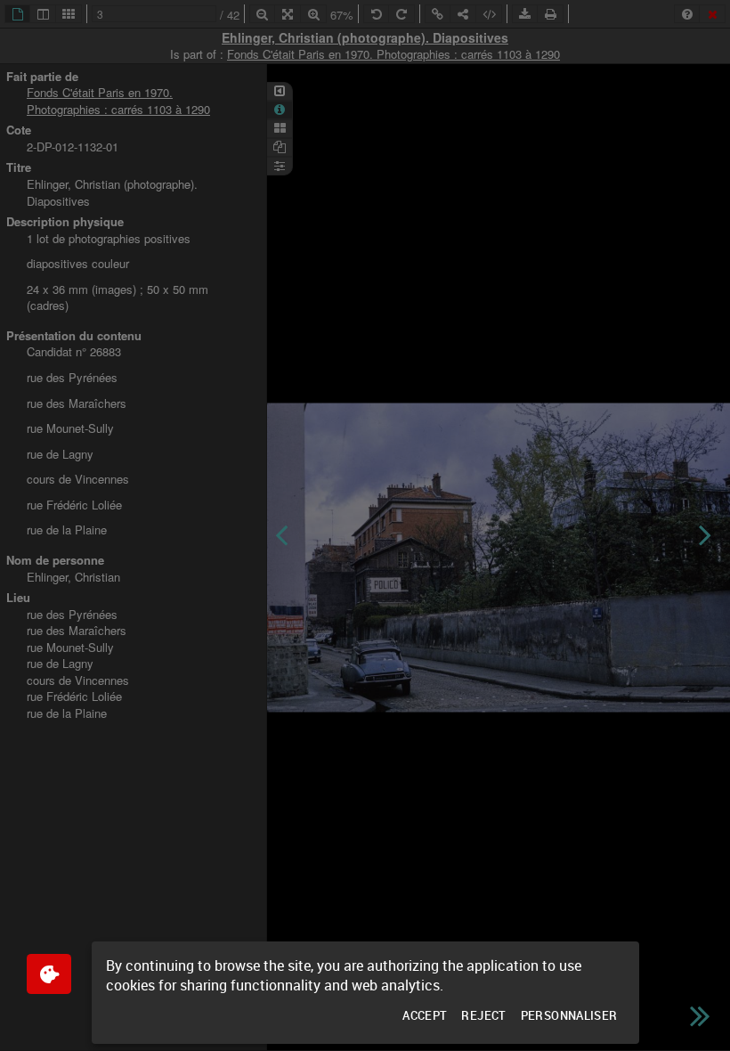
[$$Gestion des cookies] (49, 974)
